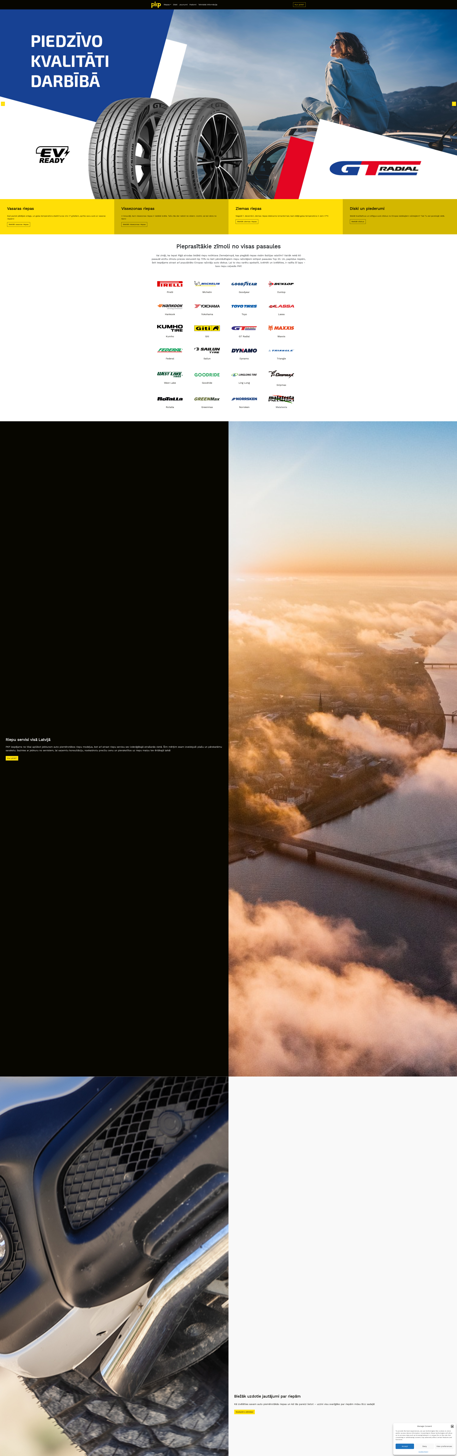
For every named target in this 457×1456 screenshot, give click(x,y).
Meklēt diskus (357, 221)
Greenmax (207, 407)
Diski (175, 4)
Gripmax (281, 385)
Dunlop (281, 292)
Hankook (170, 314)
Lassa (281, 314)
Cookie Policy (423, 1452)
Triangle (281, 358)
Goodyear (244, 292)
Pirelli (170, 292)
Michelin (207, 292)
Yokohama (207, 314)
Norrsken (244, 407)
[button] (452, 1426)
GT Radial (244, 336)
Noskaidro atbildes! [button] (244, 1412)
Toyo (244, 314)
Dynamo (244, 358)
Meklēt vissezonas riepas (134, 224)
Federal (170, 358)
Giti (207, 336)
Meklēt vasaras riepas (19, 224)
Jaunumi (183, 4)
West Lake (170, 382)
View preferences (444, 1446)
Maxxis (281, 336)
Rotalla (170, 407)
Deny (424, 1446)
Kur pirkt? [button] (299, 4)
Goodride (207, 382)
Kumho (170, 336)
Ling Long (244, 382)
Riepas (167, 4)
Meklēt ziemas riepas (247, 221)
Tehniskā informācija (207, 4)
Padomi (192, 4)
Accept (405, 1446)
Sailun (207, 358)
